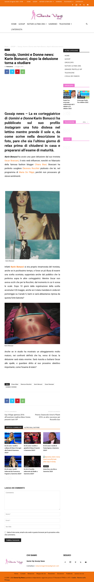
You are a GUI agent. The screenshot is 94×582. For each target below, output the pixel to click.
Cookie (74, 578)
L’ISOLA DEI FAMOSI (72, 76)
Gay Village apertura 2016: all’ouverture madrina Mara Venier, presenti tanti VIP (17, 417)
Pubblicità (69, 574)
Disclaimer (60, 574)
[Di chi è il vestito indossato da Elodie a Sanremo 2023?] (32, 461)
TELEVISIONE (68, 1)
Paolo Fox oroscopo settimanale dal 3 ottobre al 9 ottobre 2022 (68, 104)
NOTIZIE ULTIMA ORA (45, 1)
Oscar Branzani (12, 160)
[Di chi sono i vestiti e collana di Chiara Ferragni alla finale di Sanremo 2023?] (13, 438)
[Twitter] (84, 4)
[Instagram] (76, 4)
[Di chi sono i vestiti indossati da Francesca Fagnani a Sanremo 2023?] (13, 461)
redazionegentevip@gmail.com (47, 566)
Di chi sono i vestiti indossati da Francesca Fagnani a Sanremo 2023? (13, 471)
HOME (29, 1)
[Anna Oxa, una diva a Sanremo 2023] (51, 461)
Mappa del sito (41, 574)
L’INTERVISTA (79, 1)
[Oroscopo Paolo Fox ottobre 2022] (83, 94)
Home (6, 46)
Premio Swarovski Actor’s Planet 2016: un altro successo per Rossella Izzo (47, 417)
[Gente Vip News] (47, 14)
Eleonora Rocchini (31, 168)
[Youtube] (87, 4)
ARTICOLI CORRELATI (14, 427)
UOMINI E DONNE (11, 387)
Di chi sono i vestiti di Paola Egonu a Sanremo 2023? (51, 448)
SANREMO (59, 1)
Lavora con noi (79, 574)
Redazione (9, 66)
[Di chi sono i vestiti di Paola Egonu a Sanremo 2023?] (51, 438)
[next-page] (9, 478)
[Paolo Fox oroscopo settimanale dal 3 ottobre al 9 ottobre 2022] (69, 94)
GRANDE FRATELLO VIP (73, 69)
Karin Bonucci (38, 384)
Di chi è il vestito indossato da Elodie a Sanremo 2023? (31, 471)
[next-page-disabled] (68, 130)
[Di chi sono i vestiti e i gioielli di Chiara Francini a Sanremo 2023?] (32, 438)
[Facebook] (72, 4)
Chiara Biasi (41, 164)
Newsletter (51, 574)
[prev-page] (6, 478)
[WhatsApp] (22, 71)
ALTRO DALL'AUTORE (32, 427)
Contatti (22, 574)
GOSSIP (35, 1)
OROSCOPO (69, 62)
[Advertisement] (47, 40)
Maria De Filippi (26, 172)
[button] (86, 24)
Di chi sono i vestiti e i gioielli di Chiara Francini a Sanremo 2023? (32, 448)
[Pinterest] (80, 4)
